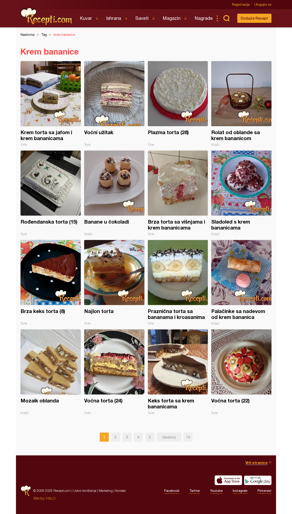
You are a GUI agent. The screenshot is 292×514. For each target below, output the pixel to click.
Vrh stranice (256, 462)
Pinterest (264, 491)
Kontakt (120, 491)
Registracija (241, 4)
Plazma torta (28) (178, 103)
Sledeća (169, 437)
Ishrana (113, 18)
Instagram (240, 491)
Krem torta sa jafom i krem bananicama (51, 103)
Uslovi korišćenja (84, 491)
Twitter (194, 491)
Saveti (142, 18)
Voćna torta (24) (114, 372)
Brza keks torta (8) (51, 282)
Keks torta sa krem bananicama (178, 372)
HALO (50, 498)
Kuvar (86, 18)
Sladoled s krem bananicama (241, 193)
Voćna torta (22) (241, 372)
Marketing (106, 491)
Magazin (171, 18)
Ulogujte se (262, 4)
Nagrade (204, 18)
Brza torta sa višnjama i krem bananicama (178, 193)
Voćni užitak (114, 103)
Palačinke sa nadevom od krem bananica (241, 282)
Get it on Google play (257, 480)
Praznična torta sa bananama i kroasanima (178, 282)
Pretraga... (226, 18)
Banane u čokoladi (114, 193)
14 (188, 437)
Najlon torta (114, 282)
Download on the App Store (228, 480)
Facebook (171, 491)
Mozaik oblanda (51, 372)
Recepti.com (47, 16)
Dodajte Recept (254, 18)
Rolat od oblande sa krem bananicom (241, 103)
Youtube (216, 491)
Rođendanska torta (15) (51, 193)
